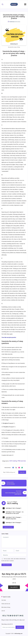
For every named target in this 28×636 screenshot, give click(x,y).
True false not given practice (9, 337)
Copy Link (22, 472)
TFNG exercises (21, 461)
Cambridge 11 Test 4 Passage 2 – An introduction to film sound (14, 512)
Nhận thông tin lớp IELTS (7, 624)
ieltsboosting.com (18, 633)
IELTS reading (13, 461)
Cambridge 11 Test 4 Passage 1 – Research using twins (14, 518)
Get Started (20, 627)
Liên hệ (3, 610)
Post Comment (6, 564)
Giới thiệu (3, 600)
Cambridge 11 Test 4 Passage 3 (13, 508)
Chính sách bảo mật (5, 603)
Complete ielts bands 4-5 (7, 455)
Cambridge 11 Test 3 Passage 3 (13, 522)
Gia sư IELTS (14, 587)
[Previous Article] (14, 483)
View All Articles (8, 527)
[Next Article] (14, 492)
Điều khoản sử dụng (5, 607)
